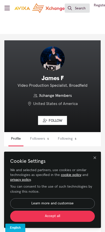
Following (67, 138)
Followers (39, 138)
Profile (16, 138)
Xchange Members (55, 96)
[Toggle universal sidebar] (7, 8)
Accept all (52, 216)
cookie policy (71, 175)
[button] (52, 120)
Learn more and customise (52, 203)
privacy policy (20, 180)
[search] (77, 8)
